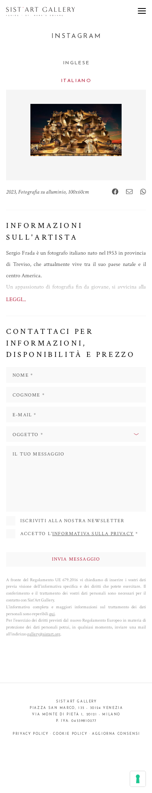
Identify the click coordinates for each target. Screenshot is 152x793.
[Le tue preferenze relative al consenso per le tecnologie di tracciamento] (138, 779)
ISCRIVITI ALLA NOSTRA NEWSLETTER (72, 521)
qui (52, 614)
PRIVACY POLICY (30, 734)
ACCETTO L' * (79, 534)
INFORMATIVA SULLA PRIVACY (93, 534)
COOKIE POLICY (70, 734)
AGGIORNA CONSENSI (116, 734)
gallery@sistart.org (43, 634)
